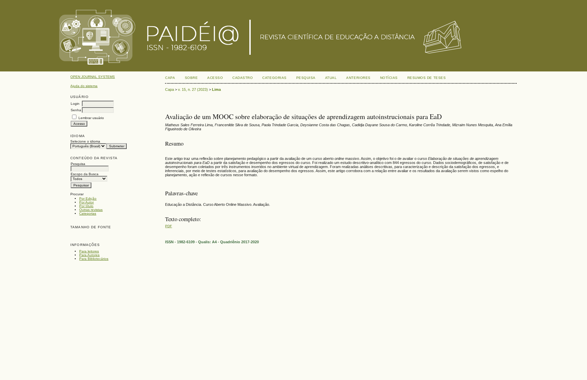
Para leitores (89, 251)
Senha (76, 110)
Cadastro (242, 78)
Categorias (87, 213)
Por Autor (86, 202)
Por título (86, 206)
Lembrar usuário (91, 118)
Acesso (215, 78)
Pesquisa (306, 78)
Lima (216, 89)
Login (75, 103)
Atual (331, 78)
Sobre (191, 78)
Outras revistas (91, 210)
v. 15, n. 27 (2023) (193, 89)
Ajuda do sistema (83, 86)
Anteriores (358, 78)
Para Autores (89, 255)
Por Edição (87, 198)
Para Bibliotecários (93, 259)
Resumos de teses (426, 78)
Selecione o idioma (85, 141)
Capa (170, 78)
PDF (168, 226)
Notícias (389, 78)
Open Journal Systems (92, 77)
